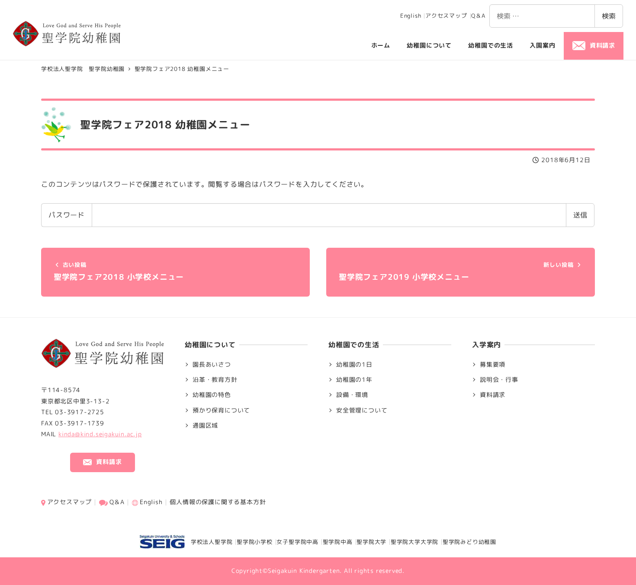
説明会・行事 (499, 379)
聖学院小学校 (255, 542)
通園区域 (205, 425)
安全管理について (361, 410)
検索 (609, 16)
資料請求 (492, 394)
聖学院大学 (371, 542)
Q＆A (478, 15)
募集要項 (492, 364)
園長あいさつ (212, 364)
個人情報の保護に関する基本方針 (218, 502)
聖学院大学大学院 (414, 542)
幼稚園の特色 (212, 394)
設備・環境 (352, 394)
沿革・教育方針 (215, 379)
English (410, 15)
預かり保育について (221, 410)
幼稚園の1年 (354, 379)
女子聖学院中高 (297, 542)
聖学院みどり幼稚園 (469, 542)
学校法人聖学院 (208, 542)
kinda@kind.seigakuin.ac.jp (100, 434)
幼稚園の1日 (354, 364)
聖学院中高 (338, 542)
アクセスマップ (446, 15)
